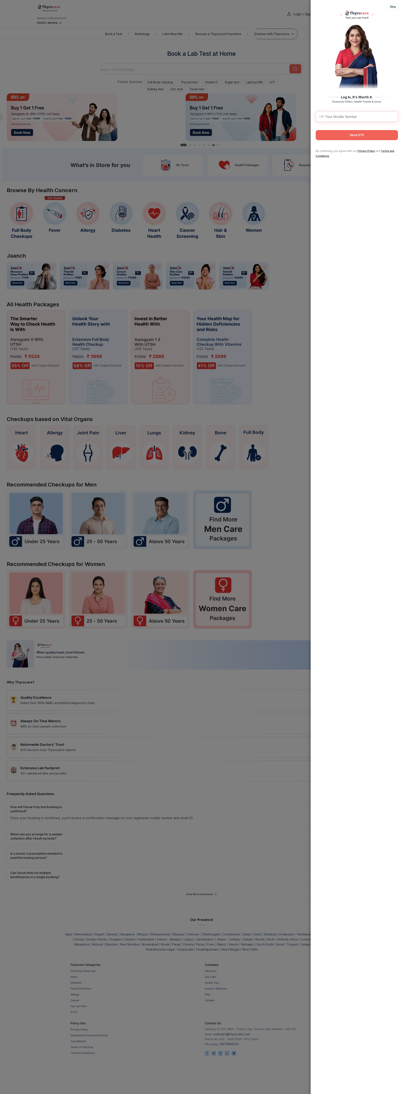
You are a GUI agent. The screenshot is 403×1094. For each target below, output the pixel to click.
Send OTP (357, 135)
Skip (393, 6)
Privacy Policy (366, 151)
